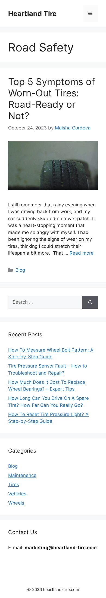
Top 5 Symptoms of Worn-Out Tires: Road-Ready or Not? (51, 98)
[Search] (90, 302)
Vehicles (17, 493)
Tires (13, 484)
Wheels (16, 503)
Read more (81, 253)
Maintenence (22, 475)
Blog (20, 270)
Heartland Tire (32, 13)
